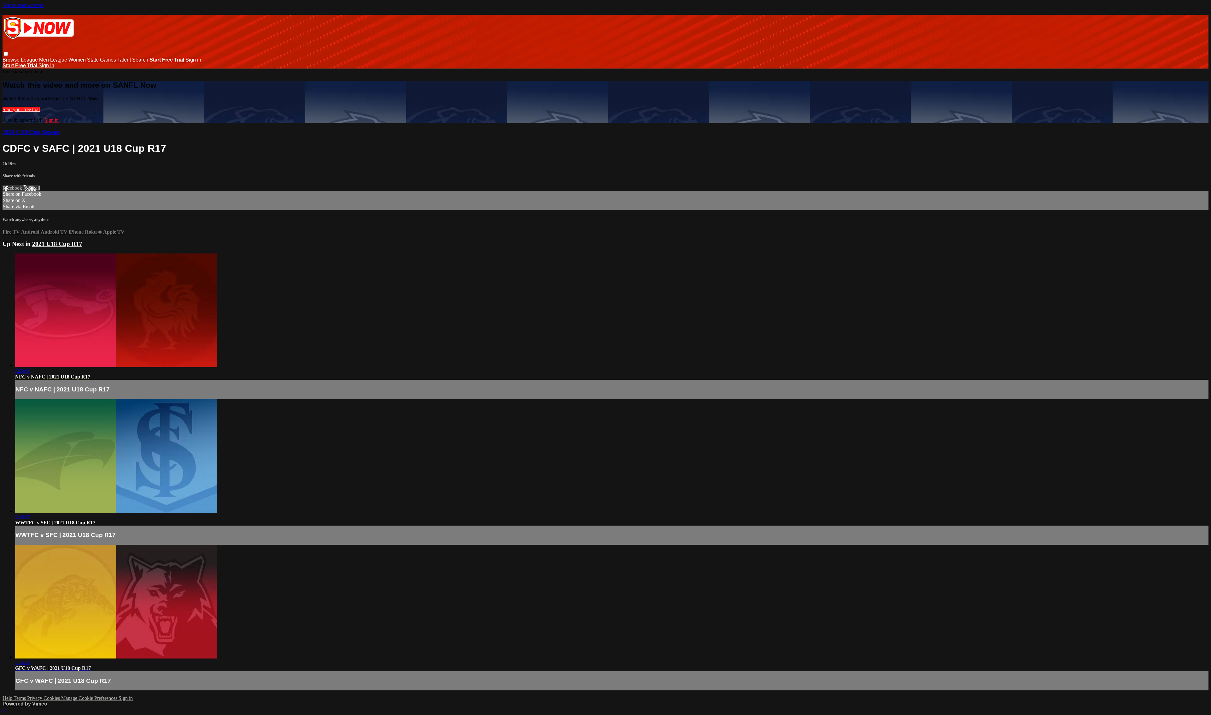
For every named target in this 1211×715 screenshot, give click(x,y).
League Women (68, 60)
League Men (35, 60)
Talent (124, 60)
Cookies (52, 698)
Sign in (193, 60)
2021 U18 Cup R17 (57, 244)
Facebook (13, 188)
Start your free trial (21, 109)
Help (8, 698)
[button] (6, 54)
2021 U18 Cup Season (31, 132)
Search (140, 60)
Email (34, 188)
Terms (20, 698)
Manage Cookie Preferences (90, 698)
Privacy (35, 698)
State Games (102, 60)
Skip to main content (23, 5)
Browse (12, 60)
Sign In (46, 65)
